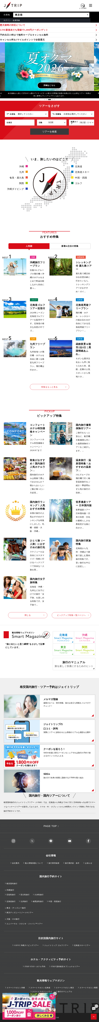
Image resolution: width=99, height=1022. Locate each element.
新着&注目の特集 (69, 246)
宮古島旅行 (25, 895)
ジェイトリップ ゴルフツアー (56, 945)
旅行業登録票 (54, 863)
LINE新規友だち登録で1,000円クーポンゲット (24, 30)
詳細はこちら (49, 85)
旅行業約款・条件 (72, 863)
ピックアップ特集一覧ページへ (71, 615)
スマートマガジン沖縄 (16, 988)
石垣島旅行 (11, 895)
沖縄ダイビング (15, 189)
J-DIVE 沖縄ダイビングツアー (26, 945)
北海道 (78, 166)
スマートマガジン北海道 (40, 988)
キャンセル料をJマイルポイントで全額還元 (22, 39)
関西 (21, 183)
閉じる (28, 615)
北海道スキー (82, 172)
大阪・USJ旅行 (13, 919)
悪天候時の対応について (12, 25)
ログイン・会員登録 (12, 20)
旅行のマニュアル (74, 664)
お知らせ (88, 863)
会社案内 (15, 863)
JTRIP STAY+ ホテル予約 (35, 966)
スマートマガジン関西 (89, 988)
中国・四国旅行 (55, 901)
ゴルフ (78, 183)
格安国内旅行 (12, 883)
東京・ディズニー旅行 (16, 908)
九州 (21, 172)
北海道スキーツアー (82, 945)
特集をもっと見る (49, 387)
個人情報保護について (34, 863)
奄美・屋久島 (17, 177)
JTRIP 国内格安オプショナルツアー (65, 966)
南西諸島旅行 (38, 901)
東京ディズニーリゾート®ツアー (20, 913)
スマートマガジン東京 (65, 988)
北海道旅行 (11, 901)
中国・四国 (81, 177)
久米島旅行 (39, 895)
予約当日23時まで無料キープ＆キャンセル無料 (24, 35)
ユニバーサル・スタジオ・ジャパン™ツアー (25, 924)
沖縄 (21, 166)
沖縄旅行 (10, 890)
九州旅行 (24, 901)
